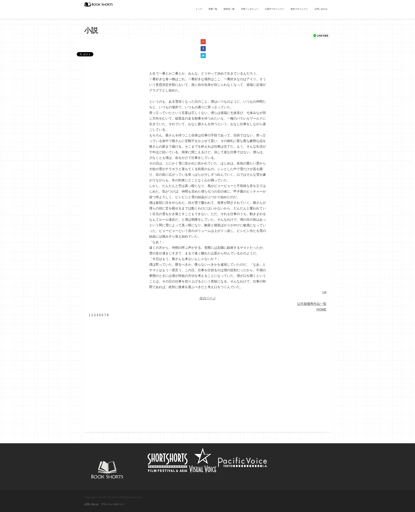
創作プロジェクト (299, 9)
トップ (199, 9)
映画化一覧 (229, 9)
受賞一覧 (213, 9)
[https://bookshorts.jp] (98, 4)
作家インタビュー (249, 9)
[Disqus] (207, 372)
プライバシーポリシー (112, 504)
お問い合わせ (320, 9)
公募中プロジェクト (274, 9)
